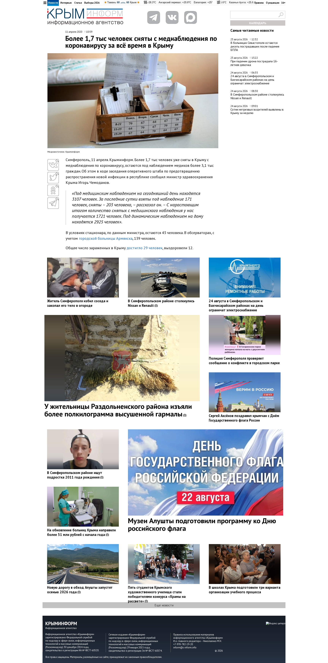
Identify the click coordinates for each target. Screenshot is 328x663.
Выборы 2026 (91, 2)
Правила (258, 2)
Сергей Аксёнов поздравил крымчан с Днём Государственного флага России (244, 417)
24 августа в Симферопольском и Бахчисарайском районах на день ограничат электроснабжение (252, 79)
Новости (53, 2)
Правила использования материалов (193, 634)
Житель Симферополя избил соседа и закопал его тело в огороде (77, 303)
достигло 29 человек (144, 247)
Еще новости (164, 605)
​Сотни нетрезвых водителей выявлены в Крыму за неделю (257, 111)
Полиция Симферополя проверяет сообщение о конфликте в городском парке (244, 360)
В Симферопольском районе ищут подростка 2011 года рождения (74, 474)
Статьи (78, 2)
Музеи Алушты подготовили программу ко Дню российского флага (202, 524)
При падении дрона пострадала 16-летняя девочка (254, 63)
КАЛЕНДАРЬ (257, 23)
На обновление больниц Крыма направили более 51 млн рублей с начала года (81, 532)
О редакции (272, 2)
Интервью (66, 2)
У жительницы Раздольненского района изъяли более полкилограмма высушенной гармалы (118, 410)
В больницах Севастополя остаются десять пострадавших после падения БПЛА (254, 46)
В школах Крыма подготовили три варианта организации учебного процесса (244, 589)
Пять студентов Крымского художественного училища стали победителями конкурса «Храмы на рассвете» (157, 594)
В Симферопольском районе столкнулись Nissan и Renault (257, 96)
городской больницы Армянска (105, 238)
